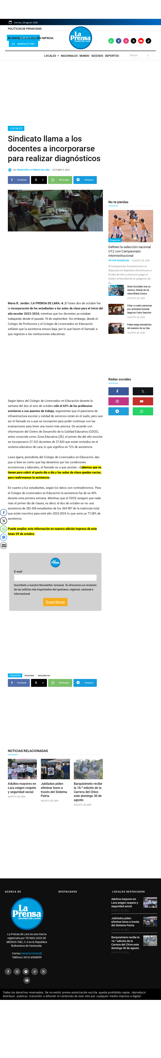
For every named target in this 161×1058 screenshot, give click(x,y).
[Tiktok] (148, 41)
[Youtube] (141, 41)
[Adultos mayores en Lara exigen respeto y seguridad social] (22, 769)
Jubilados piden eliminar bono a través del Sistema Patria (125, 922)
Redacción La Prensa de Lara (33, 170)
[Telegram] (118, 411)
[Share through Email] (3, 545)
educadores (44, 675)
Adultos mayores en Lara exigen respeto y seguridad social (22, 788)
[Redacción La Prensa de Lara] (10, 170)
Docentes (29, 675)
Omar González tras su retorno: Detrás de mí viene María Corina (139, 290)
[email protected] (31, 953)
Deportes (115, 240)
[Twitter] (133, 41)
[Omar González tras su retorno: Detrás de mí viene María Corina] (116, 290)
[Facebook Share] (3, 512)
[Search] (149, 55)
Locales (16, 128)
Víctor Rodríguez (118, 260)
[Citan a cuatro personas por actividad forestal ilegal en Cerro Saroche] (116, 309)
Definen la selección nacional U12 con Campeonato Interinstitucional (129, 251)
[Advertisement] (80, 92)
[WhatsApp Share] (3, 529)
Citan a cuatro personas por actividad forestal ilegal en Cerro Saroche (139, 309)
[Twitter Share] (3, 520)
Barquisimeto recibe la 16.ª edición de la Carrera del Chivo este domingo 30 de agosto (88, 792)
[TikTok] (34, 971)
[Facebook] (118, 41)
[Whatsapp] (111, 41)
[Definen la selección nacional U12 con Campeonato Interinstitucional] (130, 226)
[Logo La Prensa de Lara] (80, 38)
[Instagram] (126, 41)
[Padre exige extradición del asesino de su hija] (116, 328)
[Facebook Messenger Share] (3, 537)
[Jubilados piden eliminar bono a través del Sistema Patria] (55, 769)
